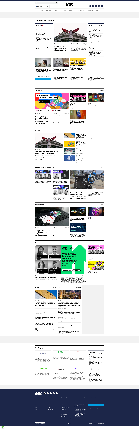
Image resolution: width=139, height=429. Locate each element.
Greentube (37, 372)
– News (94, 32)
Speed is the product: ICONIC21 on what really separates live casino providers (43, 233)
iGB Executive (63, 409)
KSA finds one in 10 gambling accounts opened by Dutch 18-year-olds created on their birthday (43, 70)
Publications (90, 10)
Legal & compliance (39, 32)
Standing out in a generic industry (95, 218)
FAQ (49, 407)
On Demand (71, 10)
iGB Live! (62, 404)
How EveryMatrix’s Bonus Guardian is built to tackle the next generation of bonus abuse (96, 139)
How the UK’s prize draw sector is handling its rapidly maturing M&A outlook (42, 47)
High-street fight (91, 133)
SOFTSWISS (55, 373)
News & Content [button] (48, 10)
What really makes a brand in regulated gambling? (94, 105)
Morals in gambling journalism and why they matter (80, 151)
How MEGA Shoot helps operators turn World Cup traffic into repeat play (77, 219)
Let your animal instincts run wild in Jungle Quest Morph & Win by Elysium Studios (95, 363)
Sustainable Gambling (39, 68)
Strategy (77, 148)
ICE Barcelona (63, 411)
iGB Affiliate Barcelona (65, 407)
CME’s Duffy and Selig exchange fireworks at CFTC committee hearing (95, 36)
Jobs (97, 10)
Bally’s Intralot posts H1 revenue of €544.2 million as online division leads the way (46, 330)
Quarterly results (38, 300)
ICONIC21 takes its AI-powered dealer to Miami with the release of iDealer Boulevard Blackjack (96, 374)
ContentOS (57, 10)
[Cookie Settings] (2, 427)
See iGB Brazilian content (42, 6)
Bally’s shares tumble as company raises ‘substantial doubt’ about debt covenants (44, 324)
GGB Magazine (64, 414)
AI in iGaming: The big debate (94, 272)
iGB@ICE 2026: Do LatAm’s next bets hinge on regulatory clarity (60, 198)
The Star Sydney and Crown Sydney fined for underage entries (44, 34)
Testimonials (50, 411)
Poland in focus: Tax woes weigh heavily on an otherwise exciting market (77, 122)
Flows (71, 371)
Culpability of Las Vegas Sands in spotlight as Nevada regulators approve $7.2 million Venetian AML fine (96, 30)
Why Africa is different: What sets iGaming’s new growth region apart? (46, 278)
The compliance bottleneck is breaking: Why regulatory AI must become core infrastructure (77, 235)
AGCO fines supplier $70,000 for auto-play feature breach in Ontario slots (95, 42)
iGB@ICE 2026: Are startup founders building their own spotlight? (43, 182)
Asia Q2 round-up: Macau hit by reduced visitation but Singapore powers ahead (43, 29)
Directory (65, 10)
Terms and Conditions (101, 423)
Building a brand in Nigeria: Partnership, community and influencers (94, 47)
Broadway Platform (75, 357)
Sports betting (56, 43)
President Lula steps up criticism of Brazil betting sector (60, 78)
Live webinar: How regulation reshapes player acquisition (76, 69)
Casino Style (63, 416)
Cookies (95, 423)
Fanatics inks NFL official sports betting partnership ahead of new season (67, 319)
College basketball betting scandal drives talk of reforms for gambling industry (78, 195)
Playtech (37, 358)
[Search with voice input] (56, 3)
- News (79, 407)
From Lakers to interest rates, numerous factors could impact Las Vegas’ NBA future (96, 78)
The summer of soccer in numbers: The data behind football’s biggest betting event (43, 39)
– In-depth (86, 44)
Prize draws (38, 45)
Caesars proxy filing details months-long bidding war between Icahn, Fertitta (69, 332)
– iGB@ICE (41, 183)
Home (42, 10)
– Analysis (94, 80)
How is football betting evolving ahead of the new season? (60, 49)
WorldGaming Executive (81, 10)
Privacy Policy (91, 423)
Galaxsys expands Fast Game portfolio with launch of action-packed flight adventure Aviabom (95, 369)
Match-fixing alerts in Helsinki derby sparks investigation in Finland (95, 53)
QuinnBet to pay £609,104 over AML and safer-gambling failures (60, 70)
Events (36, 407)
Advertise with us (98, 3)
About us (49, 404)
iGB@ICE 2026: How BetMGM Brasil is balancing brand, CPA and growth (60, 182)
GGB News (63, 412)
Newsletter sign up (88, 3)
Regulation (60, 300)
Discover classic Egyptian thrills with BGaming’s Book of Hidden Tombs (96, 380)
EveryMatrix (55, 356)
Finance (36, 322)
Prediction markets (92, 34)
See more (100, 25)
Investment (78, 155)
